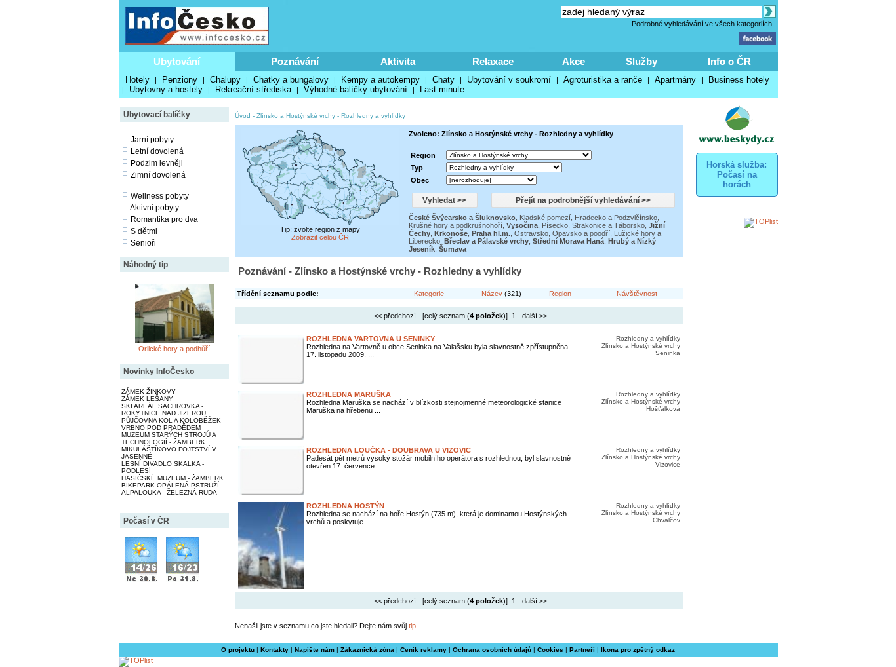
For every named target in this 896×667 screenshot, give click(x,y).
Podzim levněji (157, 163)
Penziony (179, 80)
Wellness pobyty (160, 195)
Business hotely (738, 80)
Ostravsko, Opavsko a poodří (562, 233)
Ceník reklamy (423, 649)
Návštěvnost (637, 293)
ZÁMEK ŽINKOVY (148, 391)
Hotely (137, 80)
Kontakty (274, 649)
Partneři (582, 649)
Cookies (550, 649)
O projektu (238, 649)
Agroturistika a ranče (602, 80)
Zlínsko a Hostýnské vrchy (295, 115)
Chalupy (225, 80)
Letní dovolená (157, 151)
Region (560, 293)
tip (412, 626)
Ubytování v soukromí (509, 80)
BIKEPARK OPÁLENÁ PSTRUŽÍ (170, 485)
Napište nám (315, 649)
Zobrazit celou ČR (320, 237)
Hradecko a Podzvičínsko (616, 217)
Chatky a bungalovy (291, 80)
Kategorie (429, 293)
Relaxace (493, 61)
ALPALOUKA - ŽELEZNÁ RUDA (169, 492)
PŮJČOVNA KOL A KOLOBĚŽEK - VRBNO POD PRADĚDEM (173, 424)
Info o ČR (729, 61)
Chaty (443, 80)
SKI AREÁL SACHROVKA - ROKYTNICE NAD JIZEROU (163, 409)
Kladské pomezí (545, 217)
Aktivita (397, 61)
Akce (573, 61)
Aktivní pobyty (154, 207)
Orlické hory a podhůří (174, 349)
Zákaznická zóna (367, 649)
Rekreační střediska (253, 89)
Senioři (143, 243)
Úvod (243, 115)
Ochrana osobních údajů (492, 649)
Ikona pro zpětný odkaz (638, 649)
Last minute (442, 89)
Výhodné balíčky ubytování (355, 89)
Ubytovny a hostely (166, 89)
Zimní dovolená (158, 175)
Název (491, 293)
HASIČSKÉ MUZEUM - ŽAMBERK (172, 478)
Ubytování (176, 61)
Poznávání (295, 61)
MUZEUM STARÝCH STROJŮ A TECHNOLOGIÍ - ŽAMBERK (168, 438)
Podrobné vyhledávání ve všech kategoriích (702, 24)
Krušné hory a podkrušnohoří (455, 225)
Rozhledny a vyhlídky (373, 115)
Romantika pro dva (164, 219)
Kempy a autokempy (380, 80)
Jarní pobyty (152, 139)
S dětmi (144, 231)
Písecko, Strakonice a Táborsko (593, 225)
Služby (641, 61)
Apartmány (675, 80)
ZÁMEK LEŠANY (147, 398)
